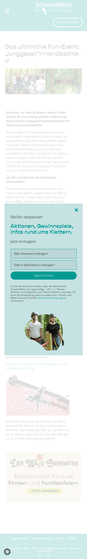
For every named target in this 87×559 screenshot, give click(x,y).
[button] (7, 551)
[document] (43, 279)
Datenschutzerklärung (51, 298)
